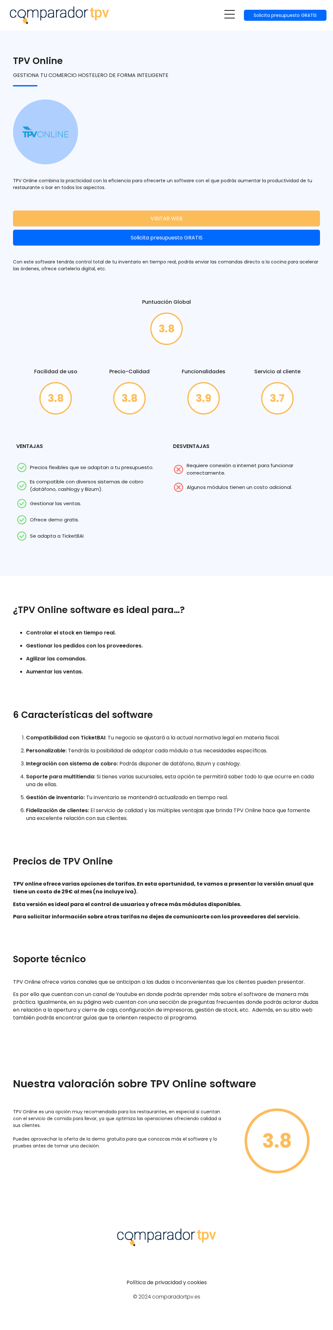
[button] (229, 15)
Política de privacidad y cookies (167, 1282)
